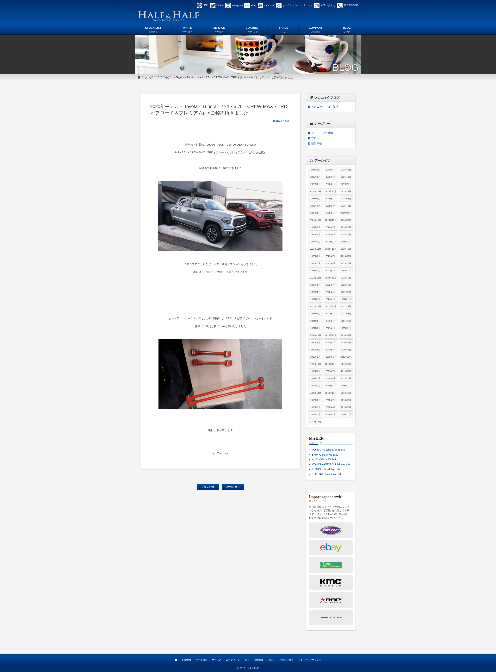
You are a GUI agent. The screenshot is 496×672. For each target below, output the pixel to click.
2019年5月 (315, 378)
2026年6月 (346, 170)
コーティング (233, 659)
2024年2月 (315, 241)
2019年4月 (331, 378)
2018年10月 (330, 393)
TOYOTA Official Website (327, 474)
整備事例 (316, 143)
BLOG (347, 29)
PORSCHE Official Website (328, 449)
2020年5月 (315, 350)
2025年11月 (315, 191)
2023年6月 (346, 256)
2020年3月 (346, 350)
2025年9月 (346, 191)
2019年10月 (330, 364)
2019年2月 (315, 385)
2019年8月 (315, 371)
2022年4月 (331, 292)
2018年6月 (346, 400)
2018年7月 (331, 400)
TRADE (283, 29)
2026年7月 (331, 170)
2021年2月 (315, 328)
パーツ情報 (201, 659)
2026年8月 (315, 170)
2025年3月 (346, 206)
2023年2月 (315, 270)
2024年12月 (346, 213)
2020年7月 (331, 342)
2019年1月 (331, 385)
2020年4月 (331, 350)
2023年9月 (346, 249)
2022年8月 (315, 285)
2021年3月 (346, 321)
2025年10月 (330, 191)
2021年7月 (331, 313)
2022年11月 (315, 278)
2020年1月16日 (281, 121)
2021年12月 (346, 299)
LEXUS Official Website (326, 469)
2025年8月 (315, 198)
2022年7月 (331, 285)
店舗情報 (258, 659)
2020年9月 (346, 335)
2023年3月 (346, 263)
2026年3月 (346, 177)
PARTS (187, 29)
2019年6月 (346, 371)
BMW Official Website (325, 454)
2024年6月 (346, 227)
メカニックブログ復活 (324, 106)
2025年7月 (331, 198)
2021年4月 (331, 321)
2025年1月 (331, 213)
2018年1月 (331, 414)
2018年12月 (346, 385)
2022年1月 (331, 299)
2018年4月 (331, 407)
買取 (247, 659)
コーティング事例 (322, 132)
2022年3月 (346, 292)
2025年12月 (346, 184)
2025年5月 (315, 206)
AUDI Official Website (325, 459)
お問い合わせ (286, 659)
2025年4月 (331, 206)
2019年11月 (315, 364)
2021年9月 (346, 306)
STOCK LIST (153, 29)
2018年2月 (315, 414)
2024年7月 (331, 227)
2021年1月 (331, 328)
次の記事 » (232, 486)
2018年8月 (315, 400)
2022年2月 (315, 299)
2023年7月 (331, 256)
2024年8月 (315, 227)
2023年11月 (315, 249)
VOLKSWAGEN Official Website (331, 464)
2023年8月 (315, 256)
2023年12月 (346, 241)
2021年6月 (346, 313)
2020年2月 (315, 357)
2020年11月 (315, 335)
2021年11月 (315, 306)
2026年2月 (315, 184)
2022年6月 (346, 285)
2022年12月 (346, 270)
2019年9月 (346, 364)
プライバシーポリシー (309, 659)
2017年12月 (346, 414)
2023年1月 (331, 270)
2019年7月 (331, 371)
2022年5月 (315, 292)
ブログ (149, 77)
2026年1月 (331, 184)
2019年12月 (346, 357)
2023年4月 (331, 263)
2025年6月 (346, 198)
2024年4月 (331, 234)
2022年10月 (330, 278)
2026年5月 (315, 177)
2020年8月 (315, 342)
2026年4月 (331, 177)
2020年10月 (330, 335)
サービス (216, 659)
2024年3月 (346, 234)
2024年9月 (346, 220)
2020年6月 (346, 342)
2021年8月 (315, 313)
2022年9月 (346, 278)
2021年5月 (315, 321)
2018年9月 (346, 393)
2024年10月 (330, 220)
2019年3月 (346, 378)
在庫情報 (186, 659)
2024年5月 (315, 234)
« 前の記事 (208, 486)
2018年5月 (315, 407)
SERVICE (219, 29)
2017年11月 (315, 421)
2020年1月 (331, 357)
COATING (251, 29)
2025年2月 (315, 213)
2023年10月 (330, 249)
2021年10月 (330, 306)
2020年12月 (346, 328)
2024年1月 (331, 241)
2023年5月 (315, 263)
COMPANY (315, 29)
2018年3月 (346, 407)
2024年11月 (315, 220)
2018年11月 (315, 393)
